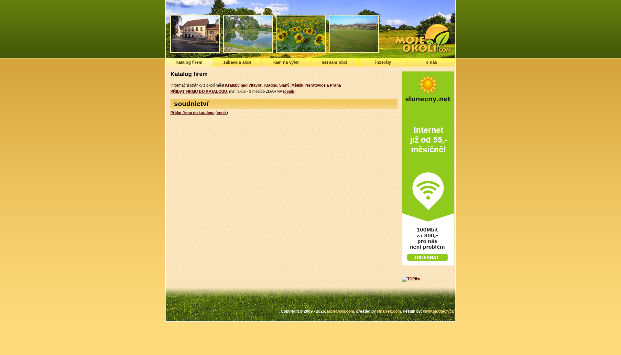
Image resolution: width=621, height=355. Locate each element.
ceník (289, 91)
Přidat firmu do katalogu (192, 113)
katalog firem (189, 62)
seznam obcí (334, 62)
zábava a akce (237, 62)
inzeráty (383, 62)
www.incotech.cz (438, 311)
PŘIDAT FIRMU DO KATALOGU (198, 91)
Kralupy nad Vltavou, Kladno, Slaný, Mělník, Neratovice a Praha (283, 85)
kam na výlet (286, 62)
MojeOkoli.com (340, 311)
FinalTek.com (389, 311)
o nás (431, 62)
